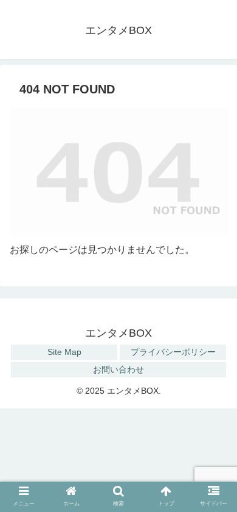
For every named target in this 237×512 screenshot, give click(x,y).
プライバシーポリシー (173, 352)
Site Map (64, 352)
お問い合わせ (118, 369)
